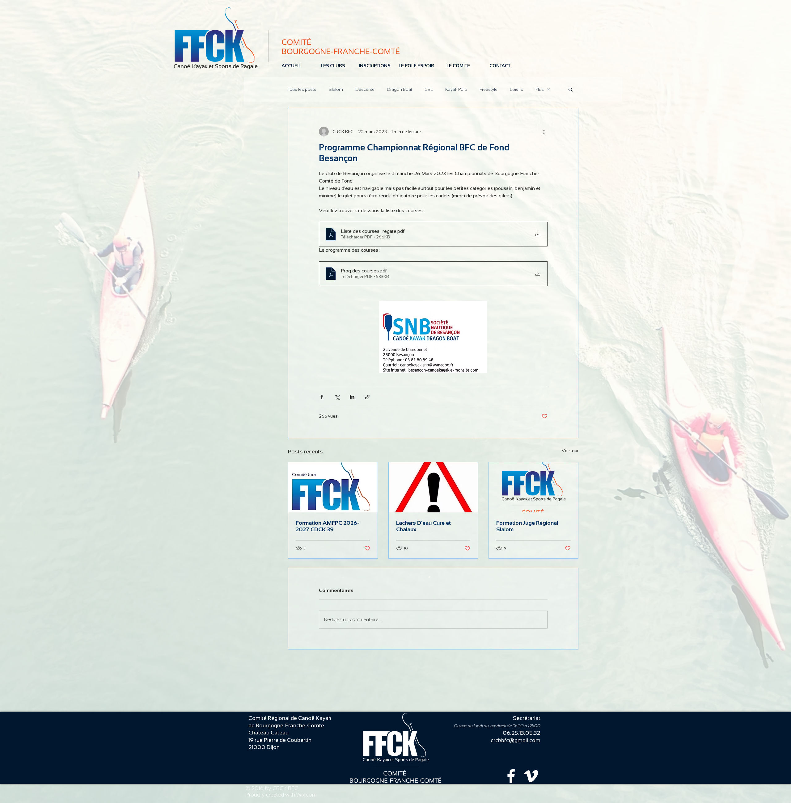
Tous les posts (302, 89)
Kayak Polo (456, 89)
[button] (570, 89)
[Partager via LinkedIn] (352, 397)
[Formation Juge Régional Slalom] (533, 487)
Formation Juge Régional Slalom (527, 526)
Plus (539, 89)
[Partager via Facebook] (322, 397)
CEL (429, 89)
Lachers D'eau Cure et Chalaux (423, 526)
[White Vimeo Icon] (531, 776)
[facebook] (511, 776)
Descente (364, 89)
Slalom (336, 89)
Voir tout (570, 450)
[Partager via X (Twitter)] (337, 397)
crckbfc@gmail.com (515, 740)
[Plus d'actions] (544, 131)
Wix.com (306, 795)
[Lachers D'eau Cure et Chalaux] (433, 487)
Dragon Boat (399, 89)
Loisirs (516, 89)
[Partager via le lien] (367, 397)
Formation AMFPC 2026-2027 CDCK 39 (327, 526)
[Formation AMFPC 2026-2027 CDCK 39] (333, 487)
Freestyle (488, 89)
